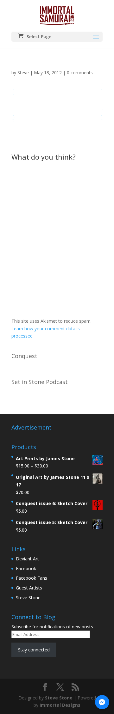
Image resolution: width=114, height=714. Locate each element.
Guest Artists (29, 588)
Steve (23, 73)
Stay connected (34, 650)
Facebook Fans (31, 578)
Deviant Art (27, 559)
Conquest (24, 356)
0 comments (80, 73)
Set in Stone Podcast (39, 382)
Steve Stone (28, 598)
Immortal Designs (60, 705)
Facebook (26, 568)
